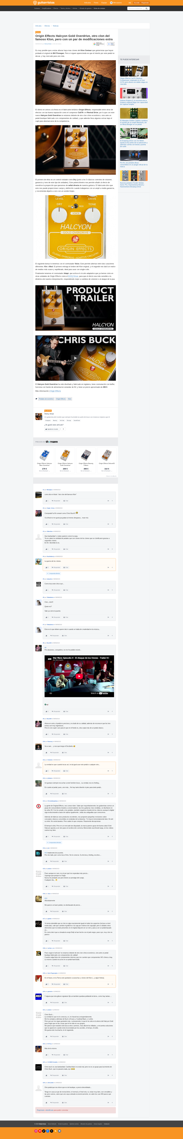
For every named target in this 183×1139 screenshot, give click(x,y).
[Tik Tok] (43, 1131)
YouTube (62, 420)
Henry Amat (47, 44)
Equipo (104, 3)
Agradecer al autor (52, 429)
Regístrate (145, 3)
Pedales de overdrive (46, 399)
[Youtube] (40, 1131)
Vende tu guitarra (63, 1124)
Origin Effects (55, 391)
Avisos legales (98, 1124)
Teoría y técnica (65, 8)
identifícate (49, 1110)
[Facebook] (47, 1131)
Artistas (75, 8)
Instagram (48, 420)
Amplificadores (46, 8)
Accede (136, 3)
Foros (96, 3)
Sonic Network (52, 1124)
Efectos (55, 8)
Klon (69, 399)
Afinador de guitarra (86, 8)
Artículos (87, 3)
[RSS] (55, 1131)
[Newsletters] (59, 1131)
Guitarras (37, 8)
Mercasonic (117, 3)
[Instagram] (36, 1131)
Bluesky (55, 420)
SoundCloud (77, 420)
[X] (51, 1131)
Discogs (69, 420)
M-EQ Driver (73, 276)
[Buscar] (146, 8)
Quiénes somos (74, 1124)
